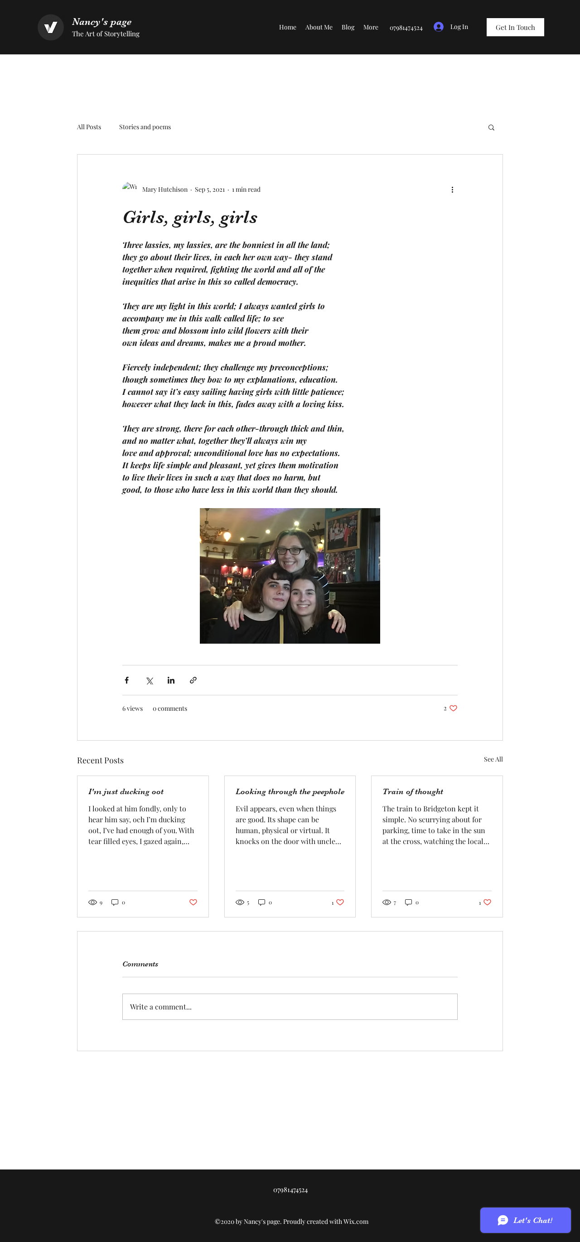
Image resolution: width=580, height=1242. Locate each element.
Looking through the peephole (290, 791)
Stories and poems (145, 126)
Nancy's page (101, 21)
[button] (491, 127)
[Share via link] (193, 680)
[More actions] (452, 189)
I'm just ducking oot (126, 791)
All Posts (89, 126)
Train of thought (412, 791)
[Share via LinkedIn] (171, 680)
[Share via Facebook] (126, 680)
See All (493, 759)
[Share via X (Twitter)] (149, 680)
